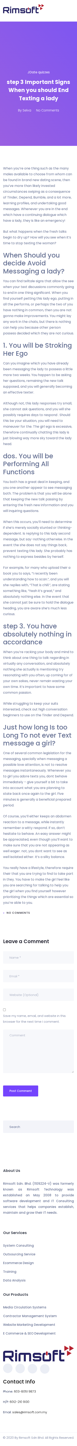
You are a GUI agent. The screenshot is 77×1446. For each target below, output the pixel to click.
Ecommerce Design (18, 1263)
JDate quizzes (39, 72)
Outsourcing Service (19, 1254)
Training (9, 1271)
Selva (27, 110)
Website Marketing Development (29, 1325)
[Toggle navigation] (71, 10)
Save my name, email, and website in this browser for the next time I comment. (34, 1019)
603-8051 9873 (25, 1391)
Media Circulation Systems (24, 1307)
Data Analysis (14, 1280)
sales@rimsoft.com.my (29, 1412)
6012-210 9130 (19, 1402)
